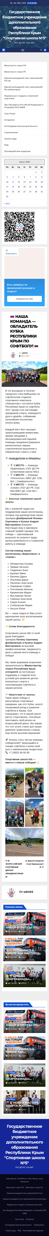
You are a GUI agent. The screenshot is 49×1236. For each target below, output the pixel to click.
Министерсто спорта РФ (15, 66)
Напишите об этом (24, 299)
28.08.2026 (12, 1029)
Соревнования (11, 132)
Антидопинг (9, 120)
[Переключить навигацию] (22, 50)
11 (13, 182)
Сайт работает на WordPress (16, 1179)
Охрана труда (10, 139)
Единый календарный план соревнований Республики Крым (24, 1199)
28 (30, 192)
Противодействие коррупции (17, 151)
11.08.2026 (12, 1110)
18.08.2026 (12, 1056)
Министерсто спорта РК (15, 72)
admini (25, 353)
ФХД (6, 145)
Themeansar (24, 1182)
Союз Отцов (9, 114)
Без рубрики (10, 921)
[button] (41, 50)
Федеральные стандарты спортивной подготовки (24, 1205)
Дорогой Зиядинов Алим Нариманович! (35, 862)
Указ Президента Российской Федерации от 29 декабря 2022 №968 (24, 1211)
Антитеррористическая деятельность (21, 126)
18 (13, 187)
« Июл (7, 204)
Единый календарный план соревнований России (24, 1193)
